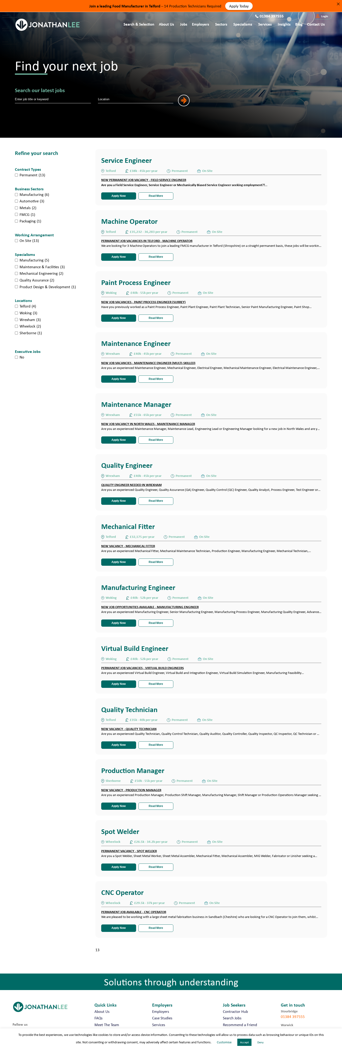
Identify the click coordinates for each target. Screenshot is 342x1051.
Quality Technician (129, 709)
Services (265, 24)
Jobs (183, 24)
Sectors (221, 24)
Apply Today (239, 5)
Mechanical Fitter (128, 526)
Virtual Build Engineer (134, 648)
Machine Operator (129, 221)
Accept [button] (244, 1042)
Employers (200, 24)
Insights (284, 24)
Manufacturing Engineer (138, 587)
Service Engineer (126, 160)
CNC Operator (122, 892)
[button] (322, 16)
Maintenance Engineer (136, 343)
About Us (166, 24)
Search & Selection (139, 24)
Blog (298, 24)
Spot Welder (120, 831)
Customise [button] (224, 1042)
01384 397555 (293, 1016)
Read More (156, 195)
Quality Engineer (126, 465)
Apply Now (118, 195)
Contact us (316, 24)
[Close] (338, 4)
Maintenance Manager (136, 404)
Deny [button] (260, 1042)
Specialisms (242, 24)
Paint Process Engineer (136, 282)
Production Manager (132, 770)
